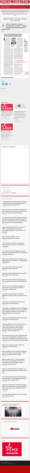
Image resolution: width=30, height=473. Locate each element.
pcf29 (3, 31)
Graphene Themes (11, 463)
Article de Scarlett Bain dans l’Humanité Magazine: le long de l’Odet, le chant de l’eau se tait (14, 295)
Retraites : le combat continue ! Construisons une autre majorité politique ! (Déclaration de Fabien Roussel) (7, 134)
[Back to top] (27, 470)
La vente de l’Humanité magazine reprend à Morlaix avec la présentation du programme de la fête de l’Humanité (15, 252)
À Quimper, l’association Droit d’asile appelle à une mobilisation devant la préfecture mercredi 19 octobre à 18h (15, 14)
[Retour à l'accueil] (15, 2)
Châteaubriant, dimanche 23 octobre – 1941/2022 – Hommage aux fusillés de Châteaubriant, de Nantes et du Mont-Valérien (15, 19)
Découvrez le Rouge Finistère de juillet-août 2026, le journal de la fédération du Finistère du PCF (14, 370)
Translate (13, 192)
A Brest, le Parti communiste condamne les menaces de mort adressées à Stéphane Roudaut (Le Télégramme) (13, 287)
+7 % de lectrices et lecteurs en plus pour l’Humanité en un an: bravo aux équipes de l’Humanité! (13, 244)
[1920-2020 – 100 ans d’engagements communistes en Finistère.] (13, 411)
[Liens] (12, 449)
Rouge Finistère (5, 7)
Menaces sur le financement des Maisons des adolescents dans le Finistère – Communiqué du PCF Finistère (15, 260)
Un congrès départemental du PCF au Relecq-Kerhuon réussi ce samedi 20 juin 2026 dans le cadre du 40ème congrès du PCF (14, 378)
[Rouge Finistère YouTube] (15, 428)
